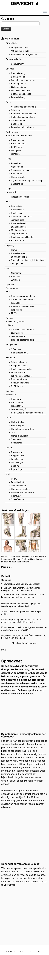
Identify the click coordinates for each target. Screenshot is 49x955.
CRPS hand (16, 146)
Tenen (8, 417)
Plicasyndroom (18, 240)
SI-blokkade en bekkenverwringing (27, 412)
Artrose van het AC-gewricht (24, 54)
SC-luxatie (16, 349)
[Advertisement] (24, 715)
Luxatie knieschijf (19, 226)
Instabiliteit (16, 302)
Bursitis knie (16, 213)
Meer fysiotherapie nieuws (24, 643)
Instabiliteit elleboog (20, 90)
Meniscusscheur (18, 230)
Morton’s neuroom (19, 435)
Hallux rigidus (17, 422)
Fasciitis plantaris (19, 482)
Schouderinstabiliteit (20, 382)
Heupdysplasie (18, 176)
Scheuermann (17, 63)
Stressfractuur (17, 499)
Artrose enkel (17, 110)
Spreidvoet (16, 439)
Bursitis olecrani (18, 76)
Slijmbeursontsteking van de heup (26, 180)
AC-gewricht (11, 42)
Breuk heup (16, 173)
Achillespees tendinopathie (23, 106)
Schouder (10, 357)
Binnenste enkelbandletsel (23, 113)
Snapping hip (17, 183)
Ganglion (15, 153)
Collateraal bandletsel (21, 216)
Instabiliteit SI (17, 405)
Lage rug (10, 245)
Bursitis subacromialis (21, 368)
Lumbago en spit (19, 256)
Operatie (10, 284)
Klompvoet (16, 495)
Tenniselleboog (18, 97)
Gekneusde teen (18, 485)
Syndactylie (16, 442)
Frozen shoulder (18, 372)
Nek (8, 268)
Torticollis (15, 276)
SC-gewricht (11, 344)
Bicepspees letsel (19, 365)
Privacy (9, 318)
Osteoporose (12, 288)
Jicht (13, 432)
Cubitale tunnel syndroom (23, 80)
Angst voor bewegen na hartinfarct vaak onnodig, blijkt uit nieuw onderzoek (24, 636)
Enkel (8, 102)
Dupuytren (16, 150)
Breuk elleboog (18, 73)
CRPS (14, 478)
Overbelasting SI (19, 409)
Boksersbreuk (17, 140)
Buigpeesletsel (18, 455)
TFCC (14, 313)
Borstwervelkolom (14, 59)
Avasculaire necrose (20, 170)
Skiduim (15, 465)
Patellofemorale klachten (22, 236)
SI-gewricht (11, 394)
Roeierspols (16, 309)
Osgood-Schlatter (19, 233)
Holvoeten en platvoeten (22, 492)
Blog (3, 649)
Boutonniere (16, 452)
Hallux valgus (17, 425)
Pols (8, 291)
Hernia (14, 249)
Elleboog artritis (18, 83)
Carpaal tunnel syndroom (22, 299)
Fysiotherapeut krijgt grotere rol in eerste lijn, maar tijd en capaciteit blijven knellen (21, 621)
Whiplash (15, 279)
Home (8, 188)
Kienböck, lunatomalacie (22, 306)
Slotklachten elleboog (21, 93)
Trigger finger (17, 469)
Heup (8, 158)
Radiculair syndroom (15, 321)
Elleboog (10, 68)
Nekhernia (16, 272)
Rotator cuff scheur (20, 379)
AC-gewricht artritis (19, 47)
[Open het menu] (45, 11)
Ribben (9, 324)
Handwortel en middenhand (19, 135)
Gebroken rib (17, 332)
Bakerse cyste (17, 209)
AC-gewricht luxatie (20, 50)
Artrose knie (16, 206)
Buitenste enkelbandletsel (23, 116)
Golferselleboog (18, 86)
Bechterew (16, 398)
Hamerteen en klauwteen (22, 428)
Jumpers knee (17, 219)
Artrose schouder (19, 362)
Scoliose (10, 390)
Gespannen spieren (20, 196)
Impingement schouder (21, 375)
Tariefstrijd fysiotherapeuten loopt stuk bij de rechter (21, 613)
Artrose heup (17, 166)
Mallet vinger (17, 462)
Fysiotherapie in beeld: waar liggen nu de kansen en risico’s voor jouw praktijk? (24, 628)
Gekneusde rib (18, 336)
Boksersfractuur (18, 143)
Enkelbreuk (16, 123)
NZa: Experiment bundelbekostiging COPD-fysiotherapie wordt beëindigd (21, 605)
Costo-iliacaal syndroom (22, 329)
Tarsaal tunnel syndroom (22, 127)
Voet (8, 474)
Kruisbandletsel (18, 223)
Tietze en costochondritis (22, 339)
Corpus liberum (18, 120)
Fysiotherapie (12, 132)
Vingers (9, 447)
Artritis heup (16, 163)
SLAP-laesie (17, 386)
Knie (8, 201)
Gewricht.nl (14, 952)
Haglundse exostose (20, 488)
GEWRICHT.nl (24, 3)
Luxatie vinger (17, 458)
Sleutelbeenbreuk (19, 352)
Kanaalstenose (18, 253)
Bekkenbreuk (17, 402)
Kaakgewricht (12, 192)
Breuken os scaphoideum (23, 296)
